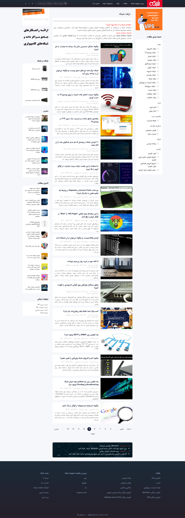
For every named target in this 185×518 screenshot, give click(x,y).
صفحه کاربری (44, 492)
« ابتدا (129, 429)
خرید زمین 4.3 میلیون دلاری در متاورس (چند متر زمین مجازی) (32, 161)
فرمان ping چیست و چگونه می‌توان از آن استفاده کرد (77, 237)
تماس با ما (96, 3)
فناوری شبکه (155, 478)
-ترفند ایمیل (152, 56)
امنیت (158, 483)
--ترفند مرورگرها (150, 86)
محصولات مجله (108, 3)
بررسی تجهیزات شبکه (137, 3)
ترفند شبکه (152, 79)
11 (79, 429)
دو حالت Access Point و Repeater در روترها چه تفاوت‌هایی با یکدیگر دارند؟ (78, 192)
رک (86, 487)
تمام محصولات (81, 492)
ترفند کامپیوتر (151, 49)
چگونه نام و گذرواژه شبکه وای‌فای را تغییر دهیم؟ (79, 358)
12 (73, 429)
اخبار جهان (152, 111)
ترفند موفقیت (151, 94)
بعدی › (56, 429)
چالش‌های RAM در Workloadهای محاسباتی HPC (33, 224)
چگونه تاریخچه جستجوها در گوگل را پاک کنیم (80, 405)
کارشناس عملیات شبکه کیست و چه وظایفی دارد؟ (32, 288)
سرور (81, 515)
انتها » (92, 434)
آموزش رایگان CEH (153, 497)
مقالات (125, 3)
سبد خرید (45, 497)
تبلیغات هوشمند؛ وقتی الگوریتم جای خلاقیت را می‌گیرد (33, 278)
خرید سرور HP (42, 304)
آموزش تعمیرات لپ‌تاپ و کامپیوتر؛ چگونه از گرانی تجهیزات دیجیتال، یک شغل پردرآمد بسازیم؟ (33, 235)
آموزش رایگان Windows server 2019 (117, 497)
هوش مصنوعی (151, 130)
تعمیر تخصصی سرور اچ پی (32, 100)
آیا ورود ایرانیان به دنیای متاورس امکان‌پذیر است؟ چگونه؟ (33, 150)
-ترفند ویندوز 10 (150, 52)
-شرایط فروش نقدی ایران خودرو (147, 158)
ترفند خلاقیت (151, 97)
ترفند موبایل (151, 60)
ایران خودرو (152, 153)
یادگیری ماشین (125, 487)
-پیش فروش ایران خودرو (147, 170)
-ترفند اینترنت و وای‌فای (147, 82)
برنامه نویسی (151, 143)
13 (68, 429)
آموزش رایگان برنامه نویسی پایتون (119, 492)
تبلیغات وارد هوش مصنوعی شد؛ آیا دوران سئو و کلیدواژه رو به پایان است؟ (32, 191)
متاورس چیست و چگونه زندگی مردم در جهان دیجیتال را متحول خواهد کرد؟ (33, 172)
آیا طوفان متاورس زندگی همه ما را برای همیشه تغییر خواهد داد (33, 140)
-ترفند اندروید (151, 71)
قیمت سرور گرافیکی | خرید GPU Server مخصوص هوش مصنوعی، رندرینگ (32, 202)
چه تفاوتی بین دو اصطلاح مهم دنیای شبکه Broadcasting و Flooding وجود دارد (81, 383)
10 (84, 429)
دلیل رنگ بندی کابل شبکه (32, 246)
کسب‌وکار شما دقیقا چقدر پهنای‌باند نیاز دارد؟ (80, 311)
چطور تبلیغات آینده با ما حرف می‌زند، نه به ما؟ (33, 257)
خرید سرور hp (36, 69)
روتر (85, 478)
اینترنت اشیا (152, 134)
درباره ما (46, 478)
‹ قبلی (122, 429)
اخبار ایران (152, 107)
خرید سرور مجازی (41, 310)
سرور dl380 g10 (35, 79)
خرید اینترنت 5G (42, 307)
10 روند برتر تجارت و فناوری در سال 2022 (34, 129)
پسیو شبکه (44, 312)
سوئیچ (84, 483)
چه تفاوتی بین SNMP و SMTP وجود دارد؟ (81, 334)
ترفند (117, 3)
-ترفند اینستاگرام (150, 64)
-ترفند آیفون (152, 67)
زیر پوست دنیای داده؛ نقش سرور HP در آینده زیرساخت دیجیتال (33, 267)
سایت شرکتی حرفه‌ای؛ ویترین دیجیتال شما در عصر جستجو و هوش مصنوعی (33, 213)
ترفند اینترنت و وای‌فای (152, 487)
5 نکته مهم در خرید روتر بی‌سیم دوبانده (82, 261)
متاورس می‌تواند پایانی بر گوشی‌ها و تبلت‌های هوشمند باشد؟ (33, 119)
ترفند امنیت (152, 90)
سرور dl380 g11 (35, 90)
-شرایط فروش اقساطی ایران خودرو (148, 165)
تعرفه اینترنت (151, 120)
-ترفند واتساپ (151, 75)
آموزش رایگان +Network (151, 492)
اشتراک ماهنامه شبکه (123, 35)
